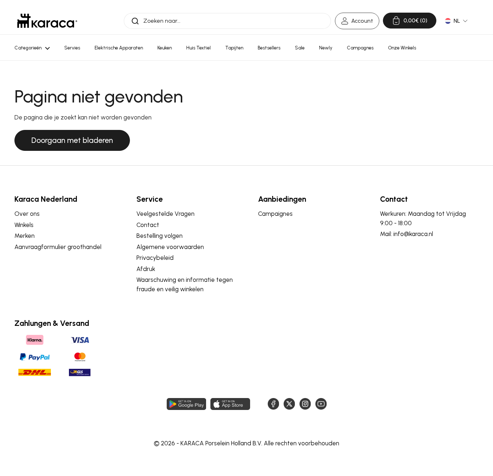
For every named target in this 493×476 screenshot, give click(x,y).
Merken (24, 235)
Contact (147, 224)
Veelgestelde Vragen (165, 213)
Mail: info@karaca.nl (406, 233)
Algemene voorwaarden (170, 246)
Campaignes (275, 213)
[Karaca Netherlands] (47, 21)
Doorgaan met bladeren (72, 140)
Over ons (27, 213)
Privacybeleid (155, 257)
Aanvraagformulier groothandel (57, 246)
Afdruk (145, 268)
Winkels (24, 224)
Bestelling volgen (159, 235)
